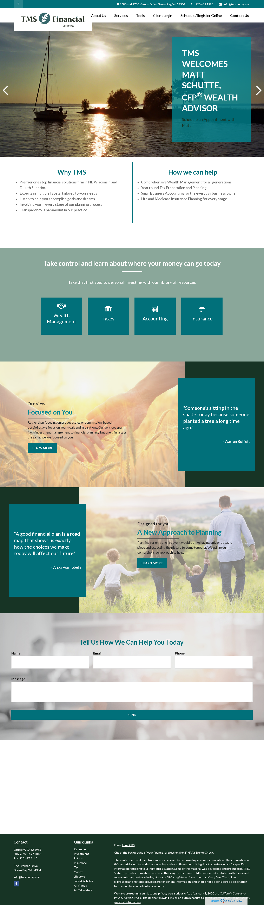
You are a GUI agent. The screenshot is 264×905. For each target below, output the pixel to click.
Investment (81, 853)
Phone (180, 653)
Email (97, 653)
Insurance (80, 863)
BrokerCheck (204, 852)
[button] (99, 15)
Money (78, 872)
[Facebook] (18, 4)
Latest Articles (83, 881)
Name (15, 653)
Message (18, 679)
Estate (78, 858)
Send (132, 715)
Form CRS (128, 845)
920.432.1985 (204, 4)
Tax (76, 867)
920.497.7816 (32, 854)
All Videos (80, 885)
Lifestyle (79, 876)
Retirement (81, 849)
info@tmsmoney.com (237, 4)
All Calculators (83, 890)
